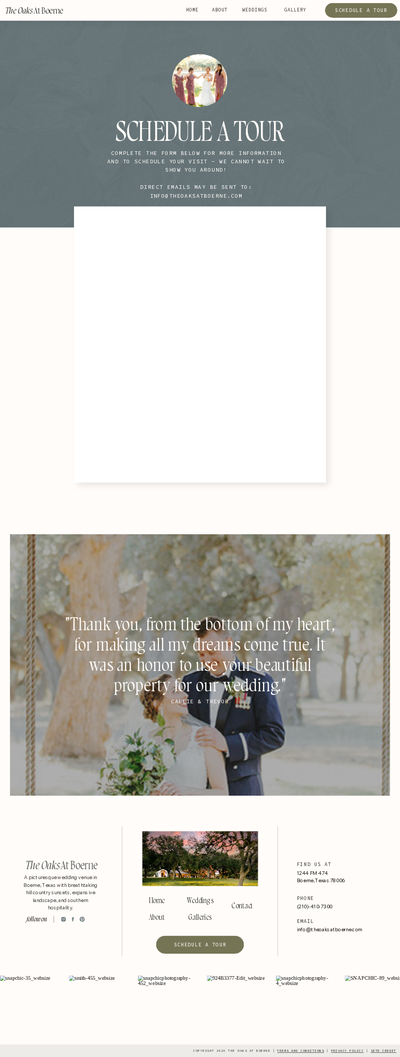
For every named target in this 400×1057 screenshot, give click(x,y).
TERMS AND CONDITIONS (300, 1051)
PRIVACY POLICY (347, 1051)
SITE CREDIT (383, 1051)
